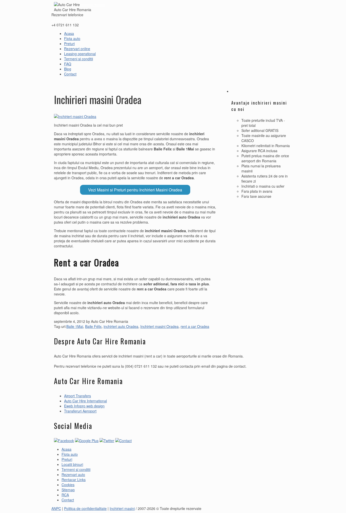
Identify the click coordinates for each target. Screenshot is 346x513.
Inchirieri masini (92, 4)
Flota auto (72, 38)
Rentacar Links (74, 479)
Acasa (69, 33)
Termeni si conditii (78, 58)
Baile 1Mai (74, 326)
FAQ (67, 63)
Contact (70, 73)
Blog (67, 68)
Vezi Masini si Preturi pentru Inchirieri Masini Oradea (135, 190)
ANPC (56, 508)
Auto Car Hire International (85, 400)
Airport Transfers (77, 395)
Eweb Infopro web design (84, 405)
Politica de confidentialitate (85, 508)
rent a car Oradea (195, 326)
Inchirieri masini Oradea (159, 326)
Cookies (68, 484)
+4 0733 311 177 (65, 19)
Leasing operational (80, 53)
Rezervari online (77, 48)
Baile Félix (93, 326)
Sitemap (68, 489)
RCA (65, 494)
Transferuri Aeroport (80, 410)
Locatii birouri (72, 464)
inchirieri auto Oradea (121, 326)
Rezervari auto (73, 474)
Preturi (69, 43)
